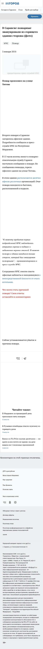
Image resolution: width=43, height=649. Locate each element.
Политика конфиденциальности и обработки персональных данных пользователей (18, 529)
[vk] (18, 358)
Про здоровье (7, 480)
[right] (40, 10)
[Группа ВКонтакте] (4, 502)
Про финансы (7, 485)
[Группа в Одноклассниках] (10, 502)
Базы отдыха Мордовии (11, 475)
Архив (5, 534)
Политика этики (8, 523)
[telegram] (25, 358)
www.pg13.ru (26, 543)
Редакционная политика (11, 519)
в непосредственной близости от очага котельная (21, 278)
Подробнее (16, 612)
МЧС (6, 43)
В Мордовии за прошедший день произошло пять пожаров (17, 416)
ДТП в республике (9, 471)
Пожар (15, 43)
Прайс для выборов (32, 10)
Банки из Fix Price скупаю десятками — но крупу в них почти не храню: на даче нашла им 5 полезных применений (21, 443)
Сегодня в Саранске (8, 10)
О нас (21, 10)
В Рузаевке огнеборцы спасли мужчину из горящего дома (21, 429)
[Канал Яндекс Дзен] (15, 502)
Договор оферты (8, 515)
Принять (34, 16)
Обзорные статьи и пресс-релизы (14, 511)
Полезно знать (8, 489)
